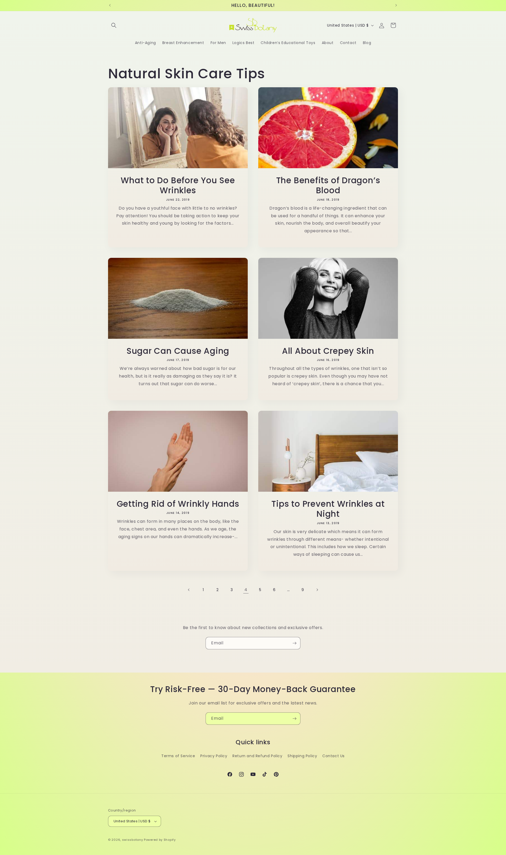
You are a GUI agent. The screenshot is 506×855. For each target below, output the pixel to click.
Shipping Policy (302, 756)
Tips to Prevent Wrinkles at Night (328, 509)
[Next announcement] (396, 5)
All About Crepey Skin (328, 351)
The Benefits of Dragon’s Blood (328, 185)
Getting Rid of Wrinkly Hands (178, 504)
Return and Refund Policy (257, 756)
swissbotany (132, 840)
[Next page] (317, 590)
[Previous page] (189, 590)
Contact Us (333, 756)
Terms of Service (178, 756)
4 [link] (245, 590)
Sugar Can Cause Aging (177, 351)
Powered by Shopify (160, 840)
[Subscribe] (294, 643)
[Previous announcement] (110, 5)
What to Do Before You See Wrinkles (178, 185)
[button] (114, 25)
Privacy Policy (213, 756)
